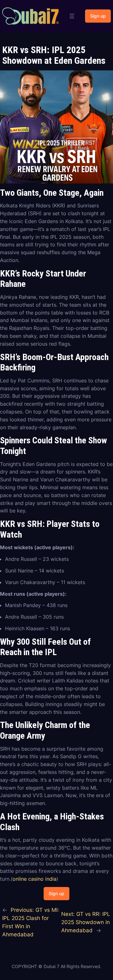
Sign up (98, 16)
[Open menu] (72, 16)
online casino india (34, 879)
